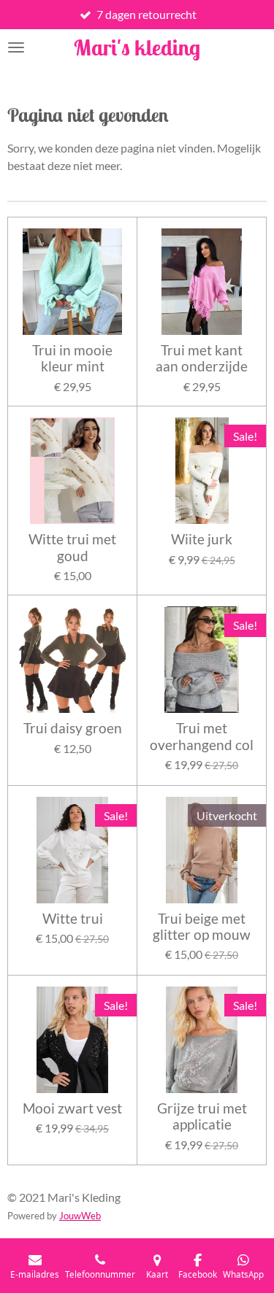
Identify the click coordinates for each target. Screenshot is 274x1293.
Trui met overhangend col (202, 736)
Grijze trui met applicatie (202, 1116)
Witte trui (72, 919)
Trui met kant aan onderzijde (202, 358)
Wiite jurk (201, 539)
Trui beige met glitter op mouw (202, 927)
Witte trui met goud (72, 547)
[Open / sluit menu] (16, 47)
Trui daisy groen (72, 728)
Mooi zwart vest (72, 1108)
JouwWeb (80, 1215)
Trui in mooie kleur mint (72, 358)
